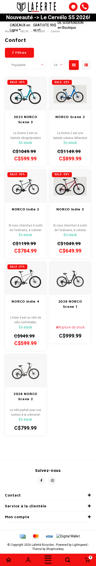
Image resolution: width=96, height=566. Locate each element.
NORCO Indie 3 (70, 209)
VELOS (24, 31)
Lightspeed (79, 545)
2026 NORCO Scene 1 (70, 304)
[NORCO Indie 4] (25, 278)
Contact (13, 495)
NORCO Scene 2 (70, 117)
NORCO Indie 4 (25, 301)
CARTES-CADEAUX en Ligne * (20, 25)
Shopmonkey (55, 549)
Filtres (21, 52)
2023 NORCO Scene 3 (25, 119)
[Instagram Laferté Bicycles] (52, 480)
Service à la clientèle (25, 506)
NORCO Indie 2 (25, 209)
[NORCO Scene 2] (70, 93)
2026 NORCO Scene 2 (25, 396)
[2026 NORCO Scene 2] (25, 370)
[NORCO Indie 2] (25, 186)
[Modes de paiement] (22, 536)
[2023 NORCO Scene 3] (25, 93)
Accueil (10, 31)
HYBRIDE (39, 31)
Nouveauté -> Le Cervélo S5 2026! (48, 17)
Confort (55, 31)
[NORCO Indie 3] (70, 186)
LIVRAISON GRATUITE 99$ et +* (44, 25)
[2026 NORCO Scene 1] (70, 278)
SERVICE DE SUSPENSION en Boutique (70, 22)
